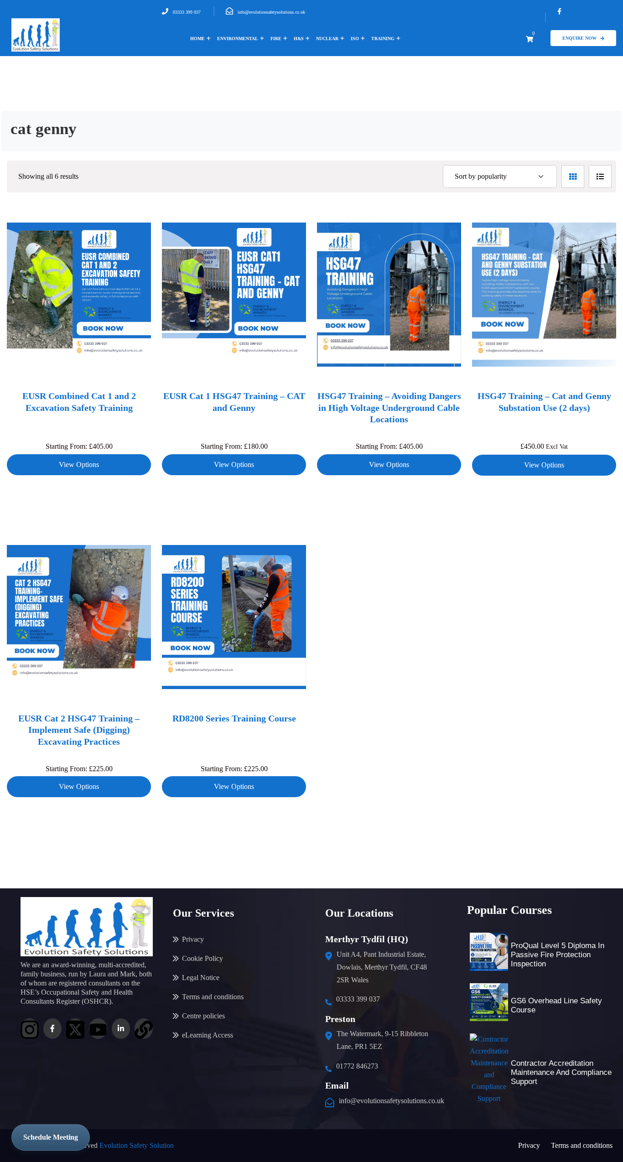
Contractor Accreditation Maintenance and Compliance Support (561, 1072)
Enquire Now (579, 38)
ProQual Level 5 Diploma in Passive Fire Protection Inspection (557, 954)
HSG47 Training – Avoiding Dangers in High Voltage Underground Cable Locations (389, 407)
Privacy (193, 939)
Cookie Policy (202, 958)
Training (383, 38)
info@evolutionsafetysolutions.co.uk (271, 12)
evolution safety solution (136, 1145)
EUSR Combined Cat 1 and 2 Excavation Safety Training (79, 402)
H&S (299, 38)
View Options (79, 464)
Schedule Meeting (50, 1137)
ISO (355, 38)
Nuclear (327, 38)
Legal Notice (200, 977)
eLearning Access (207, 1035)
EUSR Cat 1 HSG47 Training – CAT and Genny (234, 402)
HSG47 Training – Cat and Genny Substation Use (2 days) (544, 402)
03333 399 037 (187, 12)
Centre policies (203, 1016)
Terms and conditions (213, 997)
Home (197, 38)
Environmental (237, 38)
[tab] (572, 176)
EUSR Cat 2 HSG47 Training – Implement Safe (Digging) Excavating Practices (79, 730)
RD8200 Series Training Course (234, 718)
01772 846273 (357, 1066)
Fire (275, 38)
